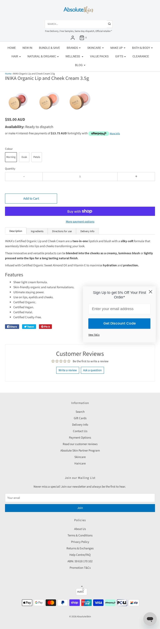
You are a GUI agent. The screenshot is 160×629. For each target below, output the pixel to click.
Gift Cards (80, 418)
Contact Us (80, 431)
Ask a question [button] (92, 370)
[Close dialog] (150, 291)
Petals (36, 157)
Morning (11, 157)
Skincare (80, 457)
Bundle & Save (49, 47)
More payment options (80, 221)
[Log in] (72, 37)
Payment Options (80, 437)
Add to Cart (31, 198)
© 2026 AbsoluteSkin (80, 616)
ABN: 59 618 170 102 (80, 561)
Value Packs (99, 56)
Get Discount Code (119, 323)
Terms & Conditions (80, 535)
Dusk (24, 157)
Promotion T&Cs (80, 568)
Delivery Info (80, 425)
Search (80, 412)
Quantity (10, 169)
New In (27, 47)
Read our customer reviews (80, 444)
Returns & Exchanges (80, 548)
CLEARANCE (140, 56)
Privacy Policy (80, 542)
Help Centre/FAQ (80, 555)
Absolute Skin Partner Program (80, 450)
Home (12, 47)
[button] (18, 96)
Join (80, 508)
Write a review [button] (68, 370)
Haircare (80, 463)
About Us (80, 529)
